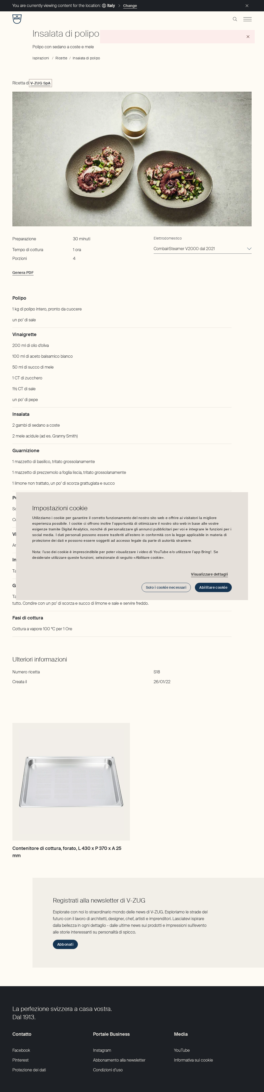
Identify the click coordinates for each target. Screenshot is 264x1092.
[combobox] (203, 249)
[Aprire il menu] (247, 19)
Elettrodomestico (168, 238)
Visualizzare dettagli (209, 574)
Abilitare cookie (213, 587)
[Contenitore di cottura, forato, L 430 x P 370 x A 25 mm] (71, 782)
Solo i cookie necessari (166, 587)
